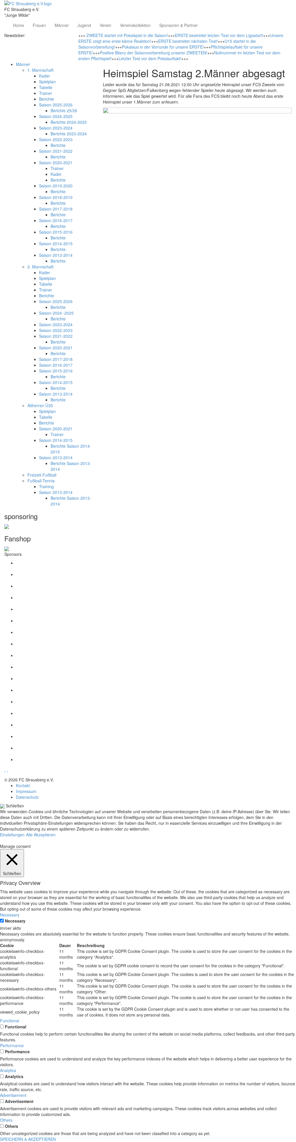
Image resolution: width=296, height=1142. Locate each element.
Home (18, 25)
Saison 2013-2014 (56, 255)
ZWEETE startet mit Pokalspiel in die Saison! (127, 35)
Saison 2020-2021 (56, 162)
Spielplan (47, 81)
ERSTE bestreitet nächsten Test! (188, 41)
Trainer (45, 93)
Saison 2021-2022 (56, 151)
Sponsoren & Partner (178, 25)
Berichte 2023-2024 (69, 133)
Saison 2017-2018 (56, 209)
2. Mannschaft (40, 267)
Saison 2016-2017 (56, 220)
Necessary (15, 921)
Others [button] (6, 1120)
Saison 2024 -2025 (56, 313)
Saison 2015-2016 (56, 232)
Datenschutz (27, 797)
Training (46, 486)
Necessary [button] (9, 915)
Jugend (84, 25)
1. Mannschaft (40, 70)
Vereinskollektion (135, 25)
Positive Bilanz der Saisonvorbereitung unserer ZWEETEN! (153, 53)
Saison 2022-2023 (56, 139)
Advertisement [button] (13, 1095)
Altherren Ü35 (40, 405)
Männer (62, 25)
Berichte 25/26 (64, 110)
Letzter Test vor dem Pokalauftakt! (150, 58)
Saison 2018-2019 (56, 197)
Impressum (26, 791)
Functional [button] (9, 1020)
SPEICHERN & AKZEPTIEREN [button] (28, 1139)
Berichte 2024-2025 (69, 122)
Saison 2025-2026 (56, 105)
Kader (44, 76)
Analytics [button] (8, 1070)
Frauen (39, 25)
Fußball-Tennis (41, 481)
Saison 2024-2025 (56, 116)
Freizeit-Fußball (41, 475)
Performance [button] (12, 1045)
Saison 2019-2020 (56, 186)
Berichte (46, 99)
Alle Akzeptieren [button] (41, 834)
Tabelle (45, 87)
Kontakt (23, 785)
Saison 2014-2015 (56, 243)
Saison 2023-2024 (56, 128)
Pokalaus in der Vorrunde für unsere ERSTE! (163, 47)
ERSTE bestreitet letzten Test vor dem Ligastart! (219, 35)
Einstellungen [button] (12, 834)
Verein (105, 25)
